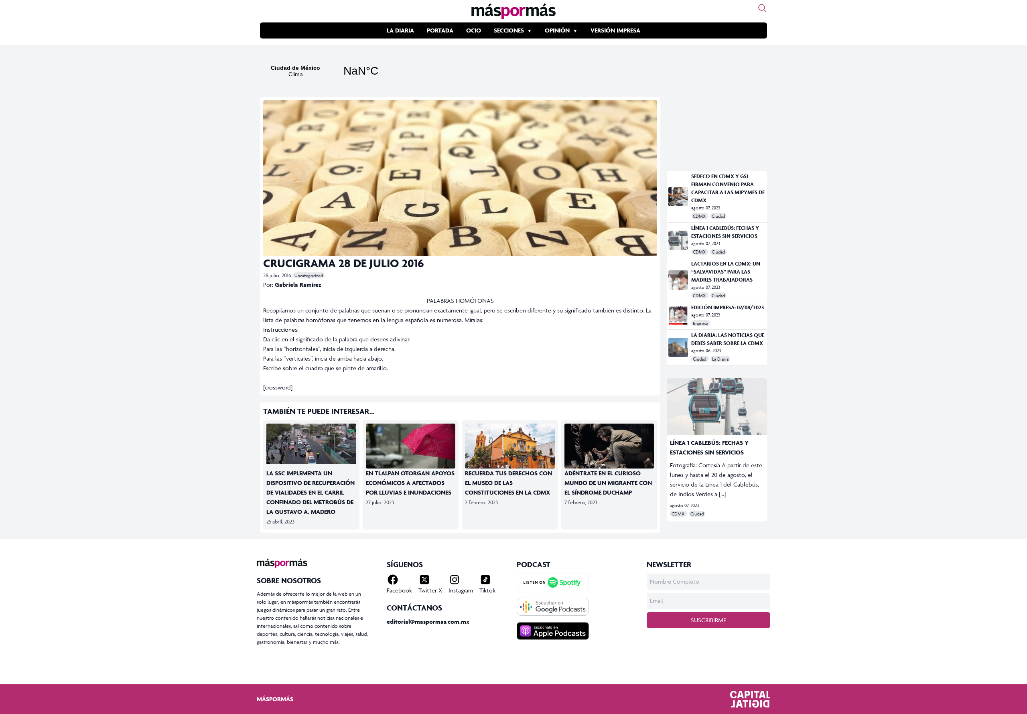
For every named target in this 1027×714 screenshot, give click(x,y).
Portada (440, 30)
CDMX (700, 216)
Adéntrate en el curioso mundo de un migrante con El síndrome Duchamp (608, 482)
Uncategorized (308, 275)
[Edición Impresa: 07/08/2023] (678, 315)
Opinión (557, 30)
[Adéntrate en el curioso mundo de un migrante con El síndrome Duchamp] (609, 449)
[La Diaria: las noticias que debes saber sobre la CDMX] (678, 347)
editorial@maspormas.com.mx (428, 621)
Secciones (509, 30)
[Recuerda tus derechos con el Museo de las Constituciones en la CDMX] (510, 449)
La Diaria (400, 30)
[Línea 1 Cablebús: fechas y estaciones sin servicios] (678, 240)
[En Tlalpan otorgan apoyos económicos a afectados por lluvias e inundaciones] (411, 449)
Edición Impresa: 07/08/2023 (727, 307)
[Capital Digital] (750, 699)
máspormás (275, 699)
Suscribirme (708, 620)
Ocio (473, 30)
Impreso (700, 323)
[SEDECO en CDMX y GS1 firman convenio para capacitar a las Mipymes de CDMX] (678, 196)
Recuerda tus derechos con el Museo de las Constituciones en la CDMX (508, 482)
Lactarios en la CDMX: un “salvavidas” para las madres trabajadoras (725, 271)
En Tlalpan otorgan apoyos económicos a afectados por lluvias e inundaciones (410, 482)
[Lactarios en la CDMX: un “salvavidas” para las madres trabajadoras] (678, 280)
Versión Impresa (615, 30)
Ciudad (718, 216)
